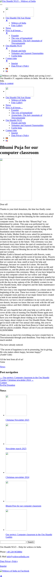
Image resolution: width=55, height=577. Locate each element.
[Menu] (1, 4)
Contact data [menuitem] (11, 59)
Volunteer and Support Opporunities (27, 125)
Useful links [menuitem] (16, 56)
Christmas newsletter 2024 (20, 380)
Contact (3, 382)
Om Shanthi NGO (14, 120)
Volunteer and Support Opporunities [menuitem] (27, 53)
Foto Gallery (17, 102)
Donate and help (18, 123)
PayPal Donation (7, 385)
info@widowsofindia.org (18, 556)
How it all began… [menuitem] (14, 31)
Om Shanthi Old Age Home (18, 97)
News (8, 105)
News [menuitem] (8, 28)
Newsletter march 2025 (16, 448)
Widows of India (18, 100)
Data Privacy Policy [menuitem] (20, 66)
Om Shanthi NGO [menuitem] (14, 47)
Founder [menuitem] (15, 35)
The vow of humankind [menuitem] (21, 38)
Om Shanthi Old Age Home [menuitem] (18, 19)
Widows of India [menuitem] (18, 23)
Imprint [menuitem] (14, 63)
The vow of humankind (21, 112)
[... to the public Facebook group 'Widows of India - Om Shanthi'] (14, 571)
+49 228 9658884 (14, 552)
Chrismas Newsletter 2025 (17, 420)
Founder (15, 110)
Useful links (16, 128)
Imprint (14, 133)
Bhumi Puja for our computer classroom (23, 506)
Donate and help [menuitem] (18, 51)
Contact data (11, 130)
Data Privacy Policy (20, 135)
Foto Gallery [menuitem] (17, 25)
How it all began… (14, 107)
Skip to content (6, 83)
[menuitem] (20, 12)
